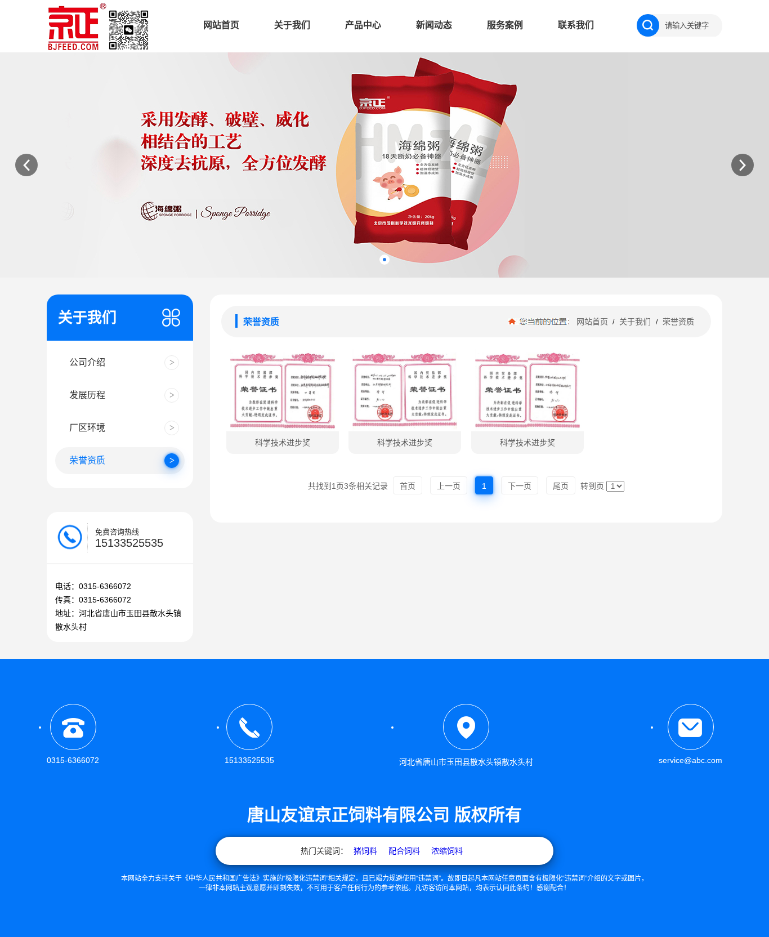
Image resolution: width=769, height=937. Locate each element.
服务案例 (505, 25)
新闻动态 (434, 25)
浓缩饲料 (447, 850)
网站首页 (221, 25)
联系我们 (576, 25)
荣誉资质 (677, 321)
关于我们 (292, 25)
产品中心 (363, 25)
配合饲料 (404, 850)
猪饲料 (365, 850)
